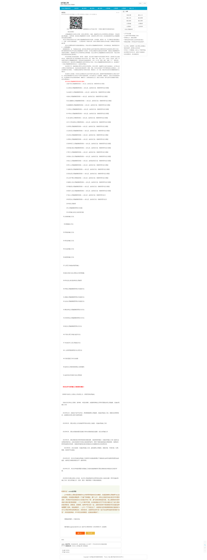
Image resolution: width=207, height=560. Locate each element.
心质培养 (76, 8)
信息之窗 (129, 15)
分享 (91, 533)
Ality (109, 557)
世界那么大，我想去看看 (130, 37)
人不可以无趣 (127, 33)
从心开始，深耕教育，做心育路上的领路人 (135, 46)
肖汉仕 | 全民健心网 (77, 546)
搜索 (140, 3)
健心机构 (92, 8)
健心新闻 (84, 8)
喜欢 (80, 533)
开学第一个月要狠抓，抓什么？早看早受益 (135, 50)
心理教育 (116, 8)
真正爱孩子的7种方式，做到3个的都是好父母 (135, 52)
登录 (145, 3)
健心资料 (100, 8)
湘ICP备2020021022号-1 (117, 557)
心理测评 (124, 8)
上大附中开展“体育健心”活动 (131, 35)
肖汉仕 (67, 550)
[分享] (205, 545)
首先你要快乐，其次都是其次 (131, 54)
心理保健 (108, 8)
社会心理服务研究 (66, 8)
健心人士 (131, 8)
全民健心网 (65, 3)
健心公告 (129, 18)
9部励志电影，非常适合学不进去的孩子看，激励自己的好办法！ (140, 41)
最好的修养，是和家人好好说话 (132, 48)
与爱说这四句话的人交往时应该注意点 (133, 39)
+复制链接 (85, 546)
